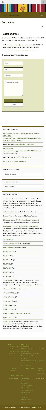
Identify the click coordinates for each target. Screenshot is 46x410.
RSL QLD (6, 260)
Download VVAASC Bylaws (28, 356)
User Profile (11, 353)
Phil (4, 161)
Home (10, 344)
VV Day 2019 (40, 373)
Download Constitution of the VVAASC (32, 353)
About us (24, 344)
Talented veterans (26, 363)
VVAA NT (6, 297)
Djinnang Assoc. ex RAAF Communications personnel (21, 220)
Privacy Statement (26, 365)
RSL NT (5, 256)
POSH (12, 373)
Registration (11, 349)
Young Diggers (8, 321)
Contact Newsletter (26, 385)
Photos (39, 368)
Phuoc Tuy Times (26, 399)
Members (24, 358)
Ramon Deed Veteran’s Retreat (24, 144)
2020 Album (40, 370)
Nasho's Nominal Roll (10, 243)
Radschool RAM (25, 392)
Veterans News (25, 395)
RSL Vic (5, 272)
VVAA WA (6, 317)
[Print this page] (42, 26)
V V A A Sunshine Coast (10, 15)
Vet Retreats (29, 368)
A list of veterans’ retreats (14, 140)
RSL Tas (5, 268)
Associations (25, 351)
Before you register (13, 351)
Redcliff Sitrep (25, 397)
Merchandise (13, 379)
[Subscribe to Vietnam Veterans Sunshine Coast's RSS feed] (3, 1)
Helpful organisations (17, 375)
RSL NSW (6, 252)
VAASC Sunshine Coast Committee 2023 (32, 349)
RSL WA (6, 276)
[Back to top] (41, 405)
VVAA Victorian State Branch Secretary (16, 313)
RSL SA (5, 264)
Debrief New (24, 383)
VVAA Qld (6, 301)
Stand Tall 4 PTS (8, 280)
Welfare (13, 370)
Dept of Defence (8, 216)
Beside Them (7, 199)
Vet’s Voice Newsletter (27, 388)
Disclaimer (38, 407)
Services (13, 368)
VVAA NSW (7, 293)
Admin (9, 356)
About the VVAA (25, 346)
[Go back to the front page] (23, 8)
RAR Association (8, 247)
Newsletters (25, 379)
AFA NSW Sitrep (25, 402)
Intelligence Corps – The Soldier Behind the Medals (20, 226)
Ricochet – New (25, 381)
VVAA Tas (6, 309)
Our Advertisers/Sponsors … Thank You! (32, 360)
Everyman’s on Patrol (27, 390)
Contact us (40, 379)
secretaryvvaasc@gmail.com (16, 45)
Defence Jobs (7, 212)
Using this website (13, 346)
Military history (8, 239)
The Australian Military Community (14, 289)
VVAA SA (6, 305)
